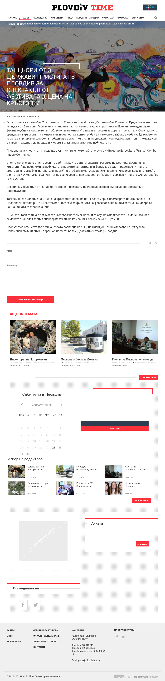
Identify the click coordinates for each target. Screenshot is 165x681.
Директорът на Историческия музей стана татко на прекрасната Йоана (32, 360)
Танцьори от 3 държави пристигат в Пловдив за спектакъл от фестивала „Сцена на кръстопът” (81, 23)
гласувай (142, 544)
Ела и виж (138, 18)
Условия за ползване (46, 635)
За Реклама (14, 641)
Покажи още (149, 377)
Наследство (40, 18)
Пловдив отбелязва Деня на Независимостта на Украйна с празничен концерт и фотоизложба (83, 360)
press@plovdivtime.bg (89, 660)
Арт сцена (57, 18)
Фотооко (122, 18)
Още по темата (23, 314)
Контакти (39, 647)
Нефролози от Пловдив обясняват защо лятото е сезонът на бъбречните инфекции (134, 485)
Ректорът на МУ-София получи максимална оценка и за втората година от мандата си (86, 485)
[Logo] (82, 6)
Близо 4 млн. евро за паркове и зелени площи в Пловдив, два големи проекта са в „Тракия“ (38, 485)
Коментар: (12, 265)
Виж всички (141, 500)
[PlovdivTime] (123, 676)
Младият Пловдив (87, 18)
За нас (11, 630)
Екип (10, 635)
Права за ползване (45, 641)
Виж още (115, 428)
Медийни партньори (45, 630)
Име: (9, 251)
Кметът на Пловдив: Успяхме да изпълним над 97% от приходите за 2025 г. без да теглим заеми (134, 360)
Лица (70, 18)
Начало (12, 18)
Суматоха (108, 18)
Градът (25, 18)
